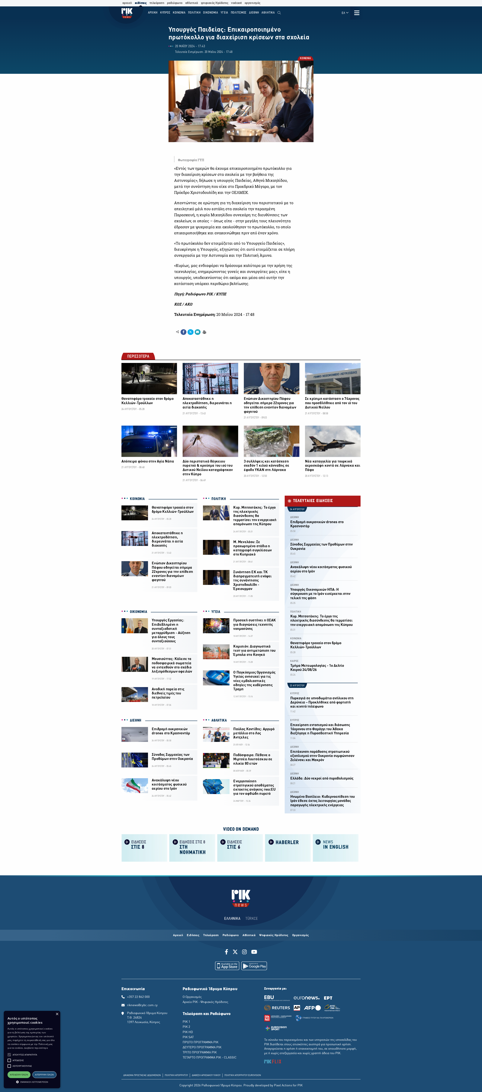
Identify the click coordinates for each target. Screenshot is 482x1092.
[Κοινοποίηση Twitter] (190, 332)
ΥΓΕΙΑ (215, 612)
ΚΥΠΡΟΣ (294, 693)
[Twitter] (235, 952)
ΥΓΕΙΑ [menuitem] (224, 12)
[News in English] (336, 848)
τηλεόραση (156, 3)
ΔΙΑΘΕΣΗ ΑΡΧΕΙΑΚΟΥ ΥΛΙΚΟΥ (206, 1075)
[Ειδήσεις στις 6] (240, 848)
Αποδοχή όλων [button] (19, 1074)
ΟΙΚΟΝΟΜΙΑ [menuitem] (210, 12)
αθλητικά (191, 3)
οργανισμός (252, 3)
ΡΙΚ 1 (186, 1021)
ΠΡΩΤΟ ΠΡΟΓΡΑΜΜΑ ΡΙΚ (200, 1042)
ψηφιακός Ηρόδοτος (214, 3)
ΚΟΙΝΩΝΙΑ (305, 58)
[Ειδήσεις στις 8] (144, 848)
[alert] (32, 1049)
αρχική (127, 3)
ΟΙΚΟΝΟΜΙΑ (138, 612)
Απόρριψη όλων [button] (44, 1074)
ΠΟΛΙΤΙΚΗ (218, 499)
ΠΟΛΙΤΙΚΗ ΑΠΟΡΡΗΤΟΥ (176, 1075)
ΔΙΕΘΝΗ (135, 720)
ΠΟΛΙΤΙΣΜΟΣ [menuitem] (239, 12)
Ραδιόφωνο (231, 935)
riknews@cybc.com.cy (142, 1005)
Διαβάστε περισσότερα (36, 1047)
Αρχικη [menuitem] (153, 12)
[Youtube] (254, 952)
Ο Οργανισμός (192, 997)
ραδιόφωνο (174, 3)
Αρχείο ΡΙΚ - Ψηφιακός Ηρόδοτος (205, 1002)
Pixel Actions (283, 1085)
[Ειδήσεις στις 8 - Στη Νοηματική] (192, 848)
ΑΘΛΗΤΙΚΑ (219, 720)
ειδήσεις (141, 3)
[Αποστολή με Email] (198, 332)
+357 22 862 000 (138, 997)
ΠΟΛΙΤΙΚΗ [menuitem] (194, 12)
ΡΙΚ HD (188, 1032)
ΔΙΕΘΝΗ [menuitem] (254, 12)
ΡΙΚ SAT (188, 1037)
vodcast (236, 3)
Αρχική (178, 935)
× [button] (57, 1014)
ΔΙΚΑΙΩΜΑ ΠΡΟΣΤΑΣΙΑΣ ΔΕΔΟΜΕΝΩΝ (142, 1075)
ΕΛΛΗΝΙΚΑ (232, 919)
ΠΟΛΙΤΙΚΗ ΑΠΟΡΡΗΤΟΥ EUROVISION (242, 1075)
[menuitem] (279, 13)
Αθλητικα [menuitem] (268, 12)
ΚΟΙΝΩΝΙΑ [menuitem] (179, 12)
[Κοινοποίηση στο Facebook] (183, 332)
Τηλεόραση (211, 935)
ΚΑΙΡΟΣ (294, 661)
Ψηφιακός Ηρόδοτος (273, 935)
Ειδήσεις (193, 935)
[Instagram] (244, 952)
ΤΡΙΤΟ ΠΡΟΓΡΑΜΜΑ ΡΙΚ (200, 1052)
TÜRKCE (252, 919)
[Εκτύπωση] (204, 332)
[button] (9, 1054)
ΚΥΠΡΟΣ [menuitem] (165, 12)
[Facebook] (227, 952)
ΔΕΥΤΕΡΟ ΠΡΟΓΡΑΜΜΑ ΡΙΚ (202, 1047)
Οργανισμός (300, 935)
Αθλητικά (249, 935)
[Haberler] (288, 848)
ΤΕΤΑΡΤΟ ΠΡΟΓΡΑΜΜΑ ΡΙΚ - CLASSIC (209, 1057)
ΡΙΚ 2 (186, 1027)
